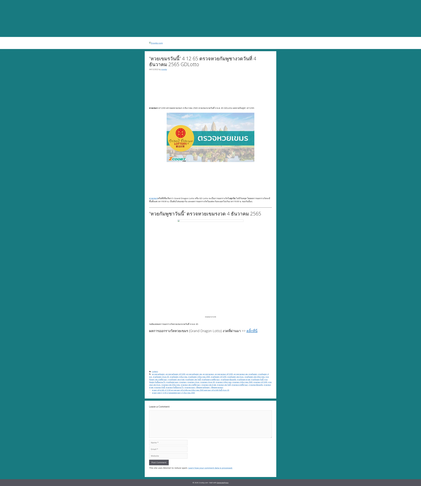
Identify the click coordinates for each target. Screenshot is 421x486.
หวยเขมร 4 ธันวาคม (224, 382)
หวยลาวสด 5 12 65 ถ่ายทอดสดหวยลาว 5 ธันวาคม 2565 (173, 393)
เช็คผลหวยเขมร (217, 387)
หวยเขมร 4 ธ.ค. (193, 382)
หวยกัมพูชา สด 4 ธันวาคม (255, 377)
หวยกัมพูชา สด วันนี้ (193, 379)
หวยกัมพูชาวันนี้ (257, 379)
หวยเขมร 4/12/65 (260, 382)
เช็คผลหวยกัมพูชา (203, 387)
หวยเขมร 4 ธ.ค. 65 (207, 382)
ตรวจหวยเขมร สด (241, 374)
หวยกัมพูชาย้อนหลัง (228, 379)
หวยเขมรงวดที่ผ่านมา (240, 385)
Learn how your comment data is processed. (210, 467)
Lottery (155, 371)
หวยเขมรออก (190, 387)
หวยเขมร (153, 198)
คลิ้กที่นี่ (251, 330)
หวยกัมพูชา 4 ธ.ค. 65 (161, 377)
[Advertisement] (210, 18)
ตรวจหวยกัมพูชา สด (194, 374)
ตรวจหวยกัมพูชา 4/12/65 (175, 374)
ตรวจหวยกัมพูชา (158, 374)
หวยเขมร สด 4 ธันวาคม (170, 385)
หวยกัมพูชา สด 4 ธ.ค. (235, 377)
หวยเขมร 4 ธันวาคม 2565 (242, 382)
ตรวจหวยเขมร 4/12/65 (224, 374)
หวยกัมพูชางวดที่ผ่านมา (211, 379)
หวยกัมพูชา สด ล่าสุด (176, 379)
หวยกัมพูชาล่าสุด (243, 379)
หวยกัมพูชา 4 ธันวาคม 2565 (199, 377)
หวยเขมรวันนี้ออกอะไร (175, 387)
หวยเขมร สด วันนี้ (224, 385)
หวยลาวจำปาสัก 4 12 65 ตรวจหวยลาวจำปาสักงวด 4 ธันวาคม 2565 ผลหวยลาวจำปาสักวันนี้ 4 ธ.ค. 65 (190, 390)
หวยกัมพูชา (253, 374)
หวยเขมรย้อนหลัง (256, 385)
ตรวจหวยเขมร (208, 374)
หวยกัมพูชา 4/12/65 (219, 377)
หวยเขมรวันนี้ (159, 387)
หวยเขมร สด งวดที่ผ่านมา (191, 385)
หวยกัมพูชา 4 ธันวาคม (178, 377)
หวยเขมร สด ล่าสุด (209, 385)
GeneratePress (222, 483)
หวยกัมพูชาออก (172, 382)
